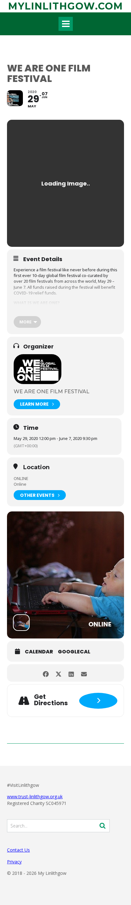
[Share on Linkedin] (71, 673)
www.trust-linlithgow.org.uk (35, 797)
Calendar (39, 652)
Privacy (14, 862)
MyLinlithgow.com (65, 6)
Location (36, 467)
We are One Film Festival (51, 391)
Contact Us (18, 850)
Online (20, 484)
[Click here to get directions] (98, 701)
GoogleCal (74, 652)
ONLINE (21, 478)
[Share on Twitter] (58, 673)
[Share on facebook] (45, 673)
